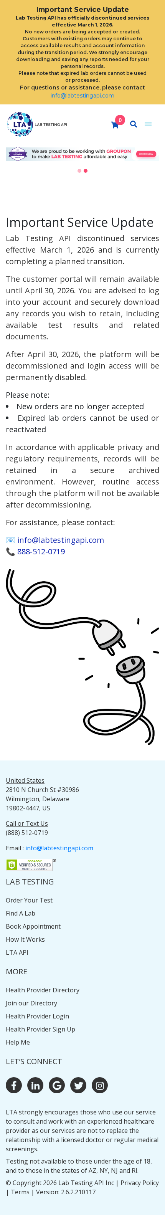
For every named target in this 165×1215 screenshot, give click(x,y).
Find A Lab (20, 913)
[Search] (133, 124)
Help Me (18, 1042)
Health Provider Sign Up (40, 1029)
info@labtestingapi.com (82, 95)
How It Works (25, 939)
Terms (20, 1192)
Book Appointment (33, 926)
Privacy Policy (139, 1183)
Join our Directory (31, 1003)
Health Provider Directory (42, 990)
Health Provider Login (37, 1016)
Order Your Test (29, 900)
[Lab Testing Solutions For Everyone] (36, 122)
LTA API (17, 952)
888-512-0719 (41, 551)
